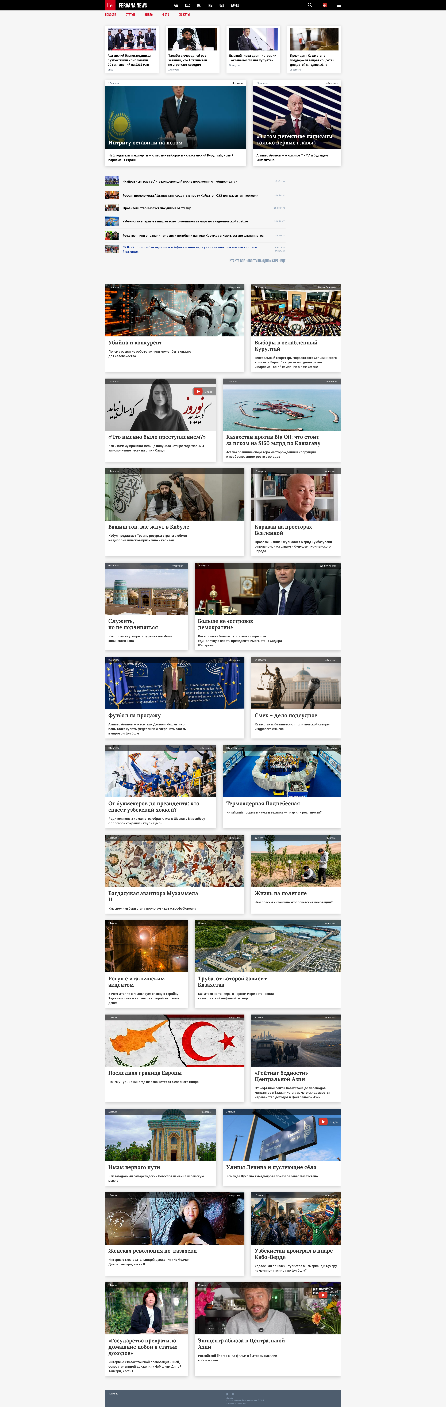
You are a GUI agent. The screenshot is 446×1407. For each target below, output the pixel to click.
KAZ (176, 5)
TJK (199, 5)
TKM (210, 5)
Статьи (130, 15)
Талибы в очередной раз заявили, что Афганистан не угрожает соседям (187, 60)
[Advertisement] (316, 228)
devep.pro (241, 1403)
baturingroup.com (249, 1400)
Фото (165, 15)
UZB (222, 5)
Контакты (113, 1393)
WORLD (235, 5)
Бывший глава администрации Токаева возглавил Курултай (252, 57)
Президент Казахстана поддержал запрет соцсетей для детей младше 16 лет (312, 60)
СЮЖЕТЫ (184, 15)
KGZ (187, 5)
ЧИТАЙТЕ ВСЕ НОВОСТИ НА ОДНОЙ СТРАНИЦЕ (257, 261)
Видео (149, 15)
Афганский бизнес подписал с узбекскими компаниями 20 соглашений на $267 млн (129, 60)
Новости (110, 15)
